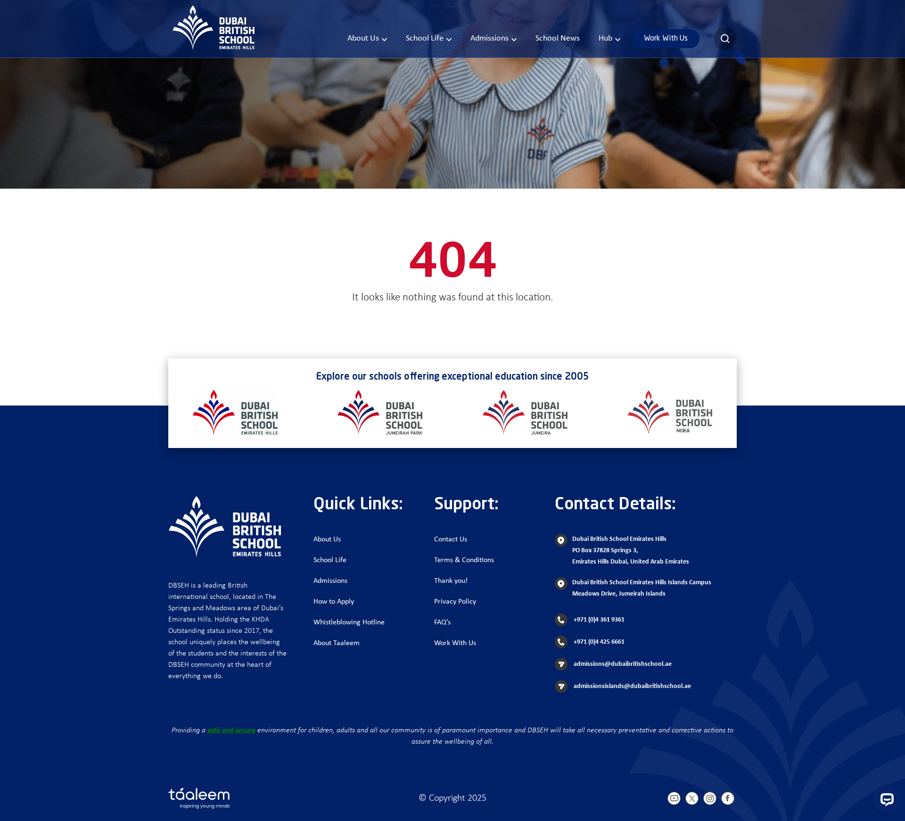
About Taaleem (336, 643)
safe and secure (231, 730)
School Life (425, 38)
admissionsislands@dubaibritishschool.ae (631, 686)
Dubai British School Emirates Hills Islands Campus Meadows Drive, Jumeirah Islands (641, 588)
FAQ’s (442, 622)
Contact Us (450, 539)
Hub (605, 38)
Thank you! (451, 581)
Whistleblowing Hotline (349, 622)
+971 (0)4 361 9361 (598, 619)
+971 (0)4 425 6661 (598, 642)
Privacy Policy (455, 601)
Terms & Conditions (464, 560)
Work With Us (666, 38)
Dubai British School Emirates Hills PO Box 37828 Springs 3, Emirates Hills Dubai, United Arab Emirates (630, 550)
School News (557, 38)
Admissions (489, 38)
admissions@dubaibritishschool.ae (622, 664)
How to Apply (333, 601)
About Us (363, 38)
